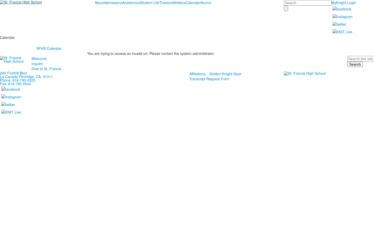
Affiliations (197, 73)
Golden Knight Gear (225, 73)
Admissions (113, 2)
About (99, 2)
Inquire (37, 63)
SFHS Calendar (49, 48)
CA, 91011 (44, 76)
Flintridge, (27, 76)
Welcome (39, 58)
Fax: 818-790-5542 (15, 83)
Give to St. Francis (46, 68)
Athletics (178, 2)
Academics (131, 2)
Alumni (205, 2)
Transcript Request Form (209, 78)
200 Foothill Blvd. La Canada (14, 74)
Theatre (165, 2)
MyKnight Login (343, 2)
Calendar (192, 2)
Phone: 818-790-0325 (17, 80)
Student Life (149, 2)
